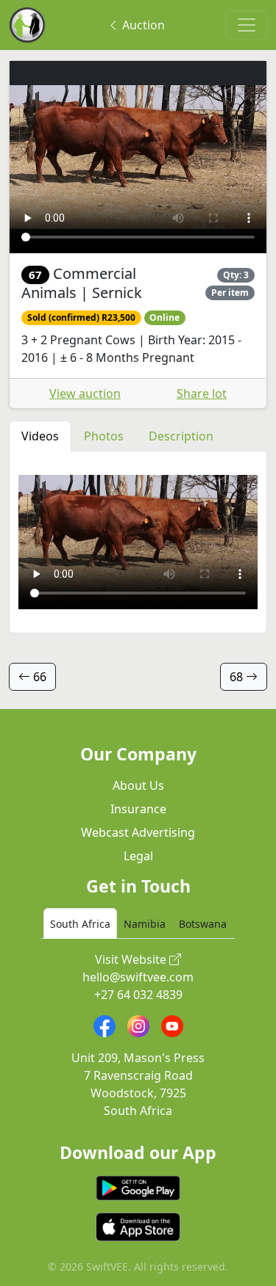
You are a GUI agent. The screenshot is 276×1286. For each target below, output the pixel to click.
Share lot (202, 393)
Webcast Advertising (138, 832)
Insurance (138, 809)
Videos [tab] (40, 436)
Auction (142, 25)
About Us (138, 785)
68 (238, 677)
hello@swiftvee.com (138, 977)
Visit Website (132, 959)
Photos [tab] (104, 436)
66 (38, 677)
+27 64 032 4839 (138, 995)
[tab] (80, 923)
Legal (138, 856)
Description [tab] (181, 436)
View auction (85, 393)
